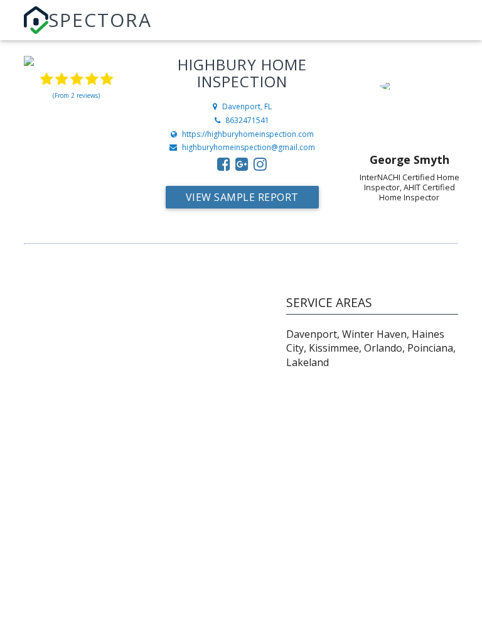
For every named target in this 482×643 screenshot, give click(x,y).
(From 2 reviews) (76, 95)
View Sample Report (242, 197)
